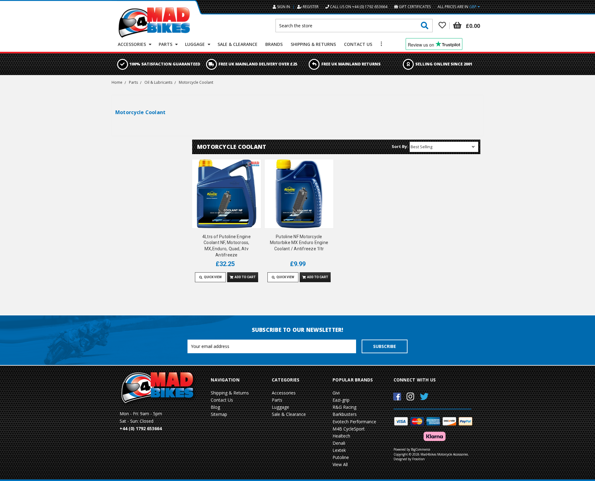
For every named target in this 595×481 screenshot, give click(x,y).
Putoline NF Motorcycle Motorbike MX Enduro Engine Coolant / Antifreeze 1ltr (299, 242)
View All (340, 464)
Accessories (132, 44)
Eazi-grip (341, 400)
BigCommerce (420, 449)
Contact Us (358, 44)
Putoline (341, 457)
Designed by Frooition (409, 459)
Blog (215, 407)
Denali (339, 443)
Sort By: (400, 146)
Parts (166, 44)
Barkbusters (345, 414)
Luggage (195, 44)
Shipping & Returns (313, 44)
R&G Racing (344, 407)
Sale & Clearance (238, 44)
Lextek (339, 450)
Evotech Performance (354, 422)
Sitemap (219, 414)
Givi (336, 393)
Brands (274, 44)
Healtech (341, 436)
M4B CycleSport (349, 429)
